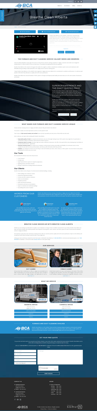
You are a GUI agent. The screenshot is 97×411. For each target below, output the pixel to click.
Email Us (31, 316)
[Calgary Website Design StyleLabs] (75, 406)
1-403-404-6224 (41, 345)
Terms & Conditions (52, 409)
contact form (37, 239)
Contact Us (61, 52)
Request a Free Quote (63, 114)
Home (16, 27)
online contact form (61, 345)
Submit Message (48, 373)
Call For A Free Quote (31, 310)
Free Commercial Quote (49, 31)
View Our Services (70, 52)
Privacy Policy (43, 409)
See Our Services (26, 31)
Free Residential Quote (73, 31)
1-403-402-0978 (57, 238)
